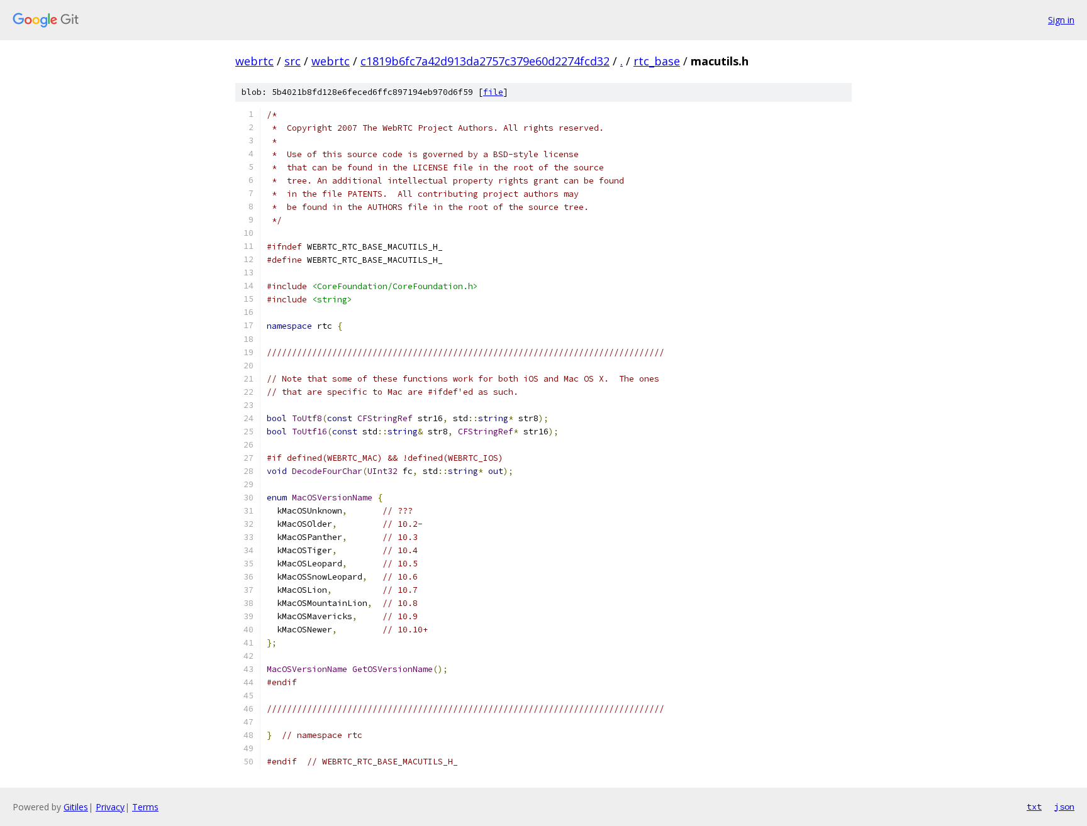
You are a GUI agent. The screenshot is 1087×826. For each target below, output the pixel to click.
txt (1034, 806)
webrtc (254, 61)
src (292, 61)
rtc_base (656, 61)
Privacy (110, 807)
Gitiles (76, 807)
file (493, 92)
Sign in (1061, 20)
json (1064, 806)
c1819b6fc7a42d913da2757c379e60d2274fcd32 (485, 61)
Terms (145, 807)
